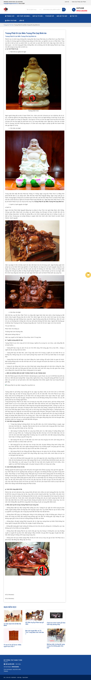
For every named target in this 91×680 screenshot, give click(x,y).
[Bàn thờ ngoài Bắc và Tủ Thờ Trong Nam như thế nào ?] (34, 628)
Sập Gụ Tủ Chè (37, 16)
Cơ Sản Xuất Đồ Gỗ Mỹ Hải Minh (12, 624)
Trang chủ (10, 16)
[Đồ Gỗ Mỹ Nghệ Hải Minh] (6, 9)
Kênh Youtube (11, 20)
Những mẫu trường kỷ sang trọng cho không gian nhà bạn (56, 646)
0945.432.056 (81, 11)
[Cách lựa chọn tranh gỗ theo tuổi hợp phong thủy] (56, 615)
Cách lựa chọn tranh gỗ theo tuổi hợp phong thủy (56, 623)
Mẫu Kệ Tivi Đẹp (62, 16)
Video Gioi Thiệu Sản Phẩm (79, 2)
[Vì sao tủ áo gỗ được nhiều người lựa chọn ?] (13, 635)
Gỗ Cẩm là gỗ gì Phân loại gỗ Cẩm (34, 623)
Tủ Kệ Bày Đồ (49, 16)
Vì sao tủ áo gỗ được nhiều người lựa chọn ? (12, 645)
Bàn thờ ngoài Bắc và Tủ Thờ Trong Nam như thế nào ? (34, 632)
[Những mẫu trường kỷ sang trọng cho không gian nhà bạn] (56, 635)
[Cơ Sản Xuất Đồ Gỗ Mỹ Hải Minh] (13, 616)
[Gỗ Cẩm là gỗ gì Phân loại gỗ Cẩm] (34, 615)
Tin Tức (74, 16)
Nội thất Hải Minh (23, 16)
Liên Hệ (67, 2)
